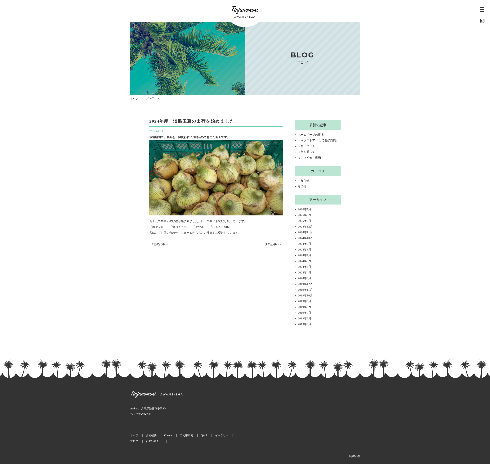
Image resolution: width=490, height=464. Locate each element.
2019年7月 (304, 312)
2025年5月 (304, 220)
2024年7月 (304, 255)
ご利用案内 (186, 435)
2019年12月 (305, 284)
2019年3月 (304, 324)
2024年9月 (304, 243)
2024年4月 (304, 272)
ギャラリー (221, 435)
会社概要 (151, 435)
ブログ (150, 98)
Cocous (168, 435)
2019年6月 (304, 318)
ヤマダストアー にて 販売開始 (317, 140)
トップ (134, 98)
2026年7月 (304, 209)
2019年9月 (304, 301)
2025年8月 (304, 215)
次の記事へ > (273, 244)
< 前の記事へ (159, 244)
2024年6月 (304, 261)
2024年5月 (304, 266)
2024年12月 (305, 226)
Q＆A (204, 435)
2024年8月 (304, 249)
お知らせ (303, 180)
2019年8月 (304, 307)
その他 (302, 186)
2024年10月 (305, 238)
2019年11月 (305, 289)
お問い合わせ (154, 441)
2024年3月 (304, 278)
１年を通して (306, 151)
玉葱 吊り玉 (306, 146)
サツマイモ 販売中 (311, 157)
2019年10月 (305, 295)
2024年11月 (305, 232)
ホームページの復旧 (311, 134)
